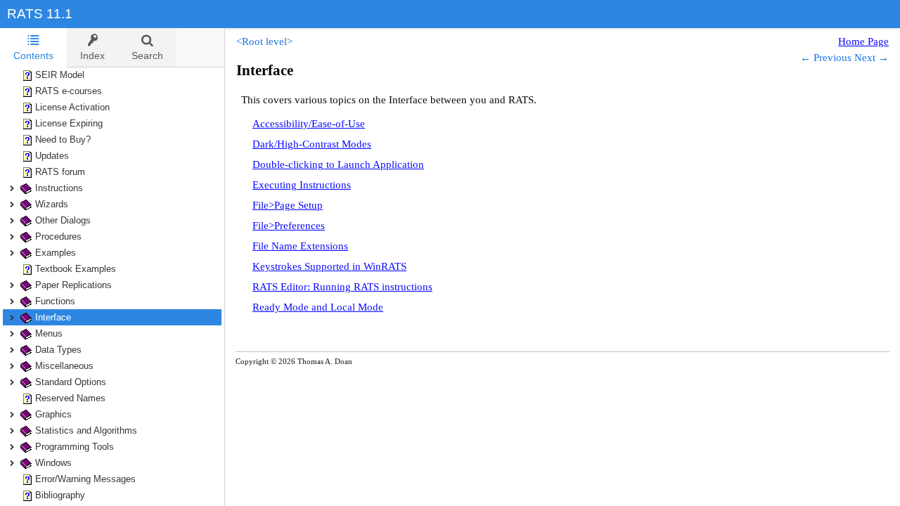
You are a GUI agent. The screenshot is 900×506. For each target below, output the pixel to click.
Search (147, 55)
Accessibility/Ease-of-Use (308, 123)
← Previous (825, 57)
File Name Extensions (300, 246)
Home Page (863, 41)
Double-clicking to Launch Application (338, 164)
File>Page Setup (287, 205)
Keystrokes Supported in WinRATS (329, 266)
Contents (33, 55)
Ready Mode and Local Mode (317, 307)
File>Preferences (288, 225)
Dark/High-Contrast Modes (311, 144)
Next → (871, 57)
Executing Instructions (301, 184)
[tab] (33, 47)
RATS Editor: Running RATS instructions (342, 286)
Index (92, 55)
